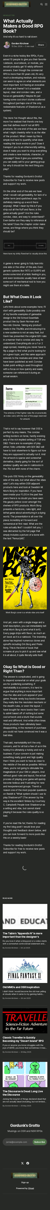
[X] (22, 1163)
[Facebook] (27, 1163)
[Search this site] (41, 4)
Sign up (25, 1182)
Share (41, 45)
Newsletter (9, 15)
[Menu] (46, 4)
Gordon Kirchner (20, 43)
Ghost (31, 1188)
